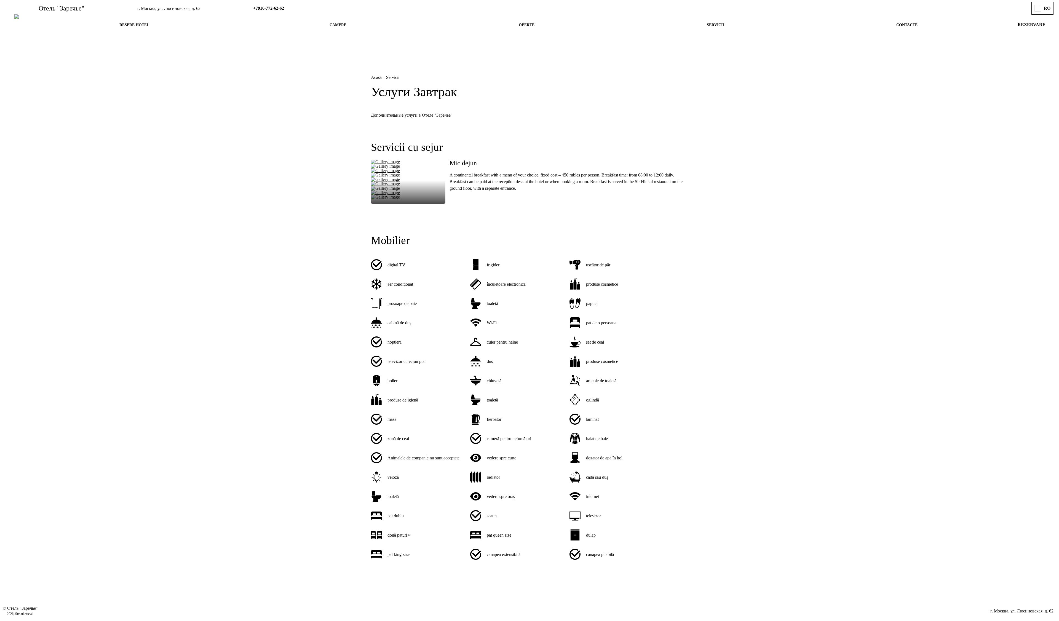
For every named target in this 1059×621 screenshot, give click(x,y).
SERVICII (715, 25)
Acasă (377, 77)
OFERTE (526, 25)
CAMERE (338, 25)
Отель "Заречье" (61, 8)
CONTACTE (907, 25)
